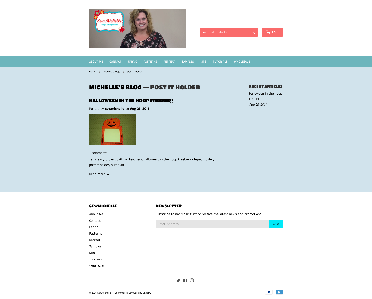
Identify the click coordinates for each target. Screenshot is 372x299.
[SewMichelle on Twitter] (178, 281)
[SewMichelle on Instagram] (192, 281)
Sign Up (275, 224)
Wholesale (242, 61)
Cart (275, 32)
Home (92, 72)
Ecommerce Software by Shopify (133, 293)
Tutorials (220, 61)
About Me (96, 61)
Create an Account (271, 23)
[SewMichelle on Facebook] (185, 281)
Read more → (99, 174)
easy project (107, 159)
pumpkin (117, 165)
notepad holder (201, 159)
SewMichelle (104, 293)
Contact (115, 61)
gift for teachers (129, 159)
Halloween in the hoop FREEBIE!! (131, 100)
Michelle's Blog (111, 72)
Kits (203, 61)
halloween (151, 159)
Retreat (169, 61)
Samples (188, 61)
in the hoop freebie (174, 159)
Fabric (132, 61)
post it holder (99, 165)
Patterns (150, 61)
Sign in (248, 23)
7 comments (98, 153)
